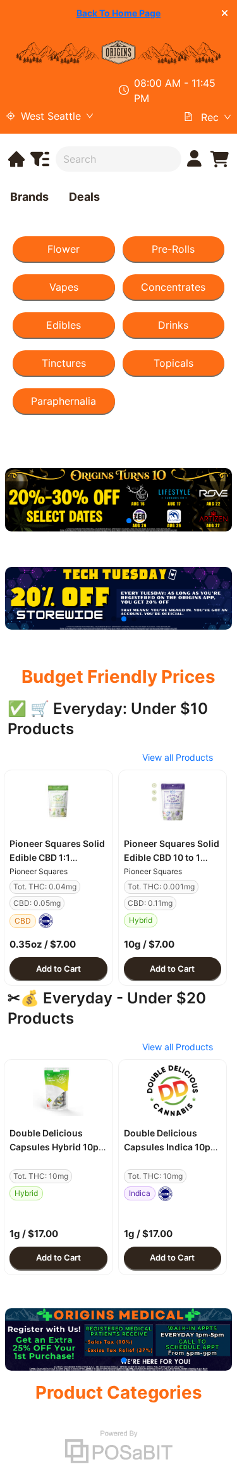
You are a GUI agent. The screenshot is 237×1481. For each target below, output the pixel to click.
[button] (58, 801)
